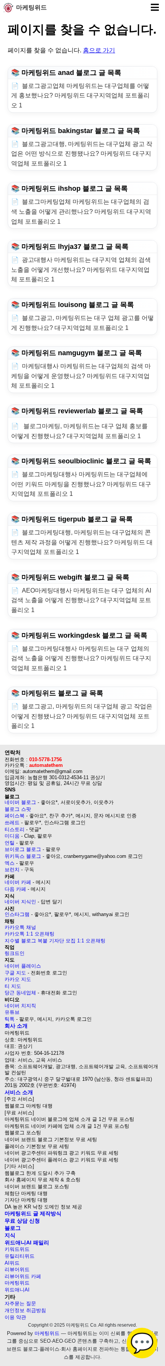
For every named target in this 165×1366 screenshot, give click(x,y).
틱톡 (10, 1019)
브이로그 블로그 (23, 849)
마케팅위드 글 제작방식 (33, 1213)
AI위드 (12, 1263)
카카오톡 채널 (20, 927)
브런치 (12, 869)
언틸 (10, 843)
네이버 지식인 (20, 902)
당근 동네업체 (20, 993)
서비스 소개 (19, 1092)
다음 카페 (15, 889)
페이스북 (15, 816)
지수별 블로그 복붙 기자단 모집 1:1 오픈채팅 (55, 941)
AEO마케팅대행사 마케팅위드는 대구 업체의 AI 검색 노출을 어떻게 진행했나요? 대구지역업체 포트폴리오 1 (81, 600)
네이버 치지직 (20, 1006)
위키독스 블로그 (23, 856)
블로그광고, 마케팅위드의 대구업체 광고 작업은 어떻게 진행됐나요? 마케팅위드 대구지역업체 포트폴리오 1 (81, 716)
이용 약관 (15, 1317)
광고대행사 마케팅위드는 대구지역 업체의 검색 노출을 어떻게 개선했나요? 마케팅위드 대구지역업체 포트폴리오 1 (81, 270)
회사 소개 (16, 1026)
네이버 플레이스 (23, 966)
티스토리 (15, 829)
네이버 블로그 (20, 802)
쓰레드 (12, 822)
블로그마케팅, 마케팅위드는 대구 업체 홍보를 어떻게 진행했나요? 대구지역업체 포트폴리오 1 (79, 431)
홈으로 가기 (99, 50)
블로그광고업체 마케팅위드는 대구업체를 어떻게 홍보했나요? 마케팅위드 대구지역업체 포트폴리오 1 (80, 96)
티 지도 (13, 986)
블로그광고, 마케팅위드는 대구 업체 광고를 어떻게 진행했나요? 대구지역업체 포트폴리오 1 (82, 323)
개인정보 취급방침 (25, 1310)
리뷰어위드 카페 (23, 1276)
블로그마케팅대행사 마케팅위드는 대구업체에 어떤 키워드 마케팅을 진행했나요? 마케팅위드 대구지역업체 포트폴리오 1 (81, 484)
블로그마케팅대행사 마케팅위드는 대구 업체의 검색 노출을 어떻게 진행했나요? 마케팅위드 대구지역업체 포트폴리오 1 (81, 658)
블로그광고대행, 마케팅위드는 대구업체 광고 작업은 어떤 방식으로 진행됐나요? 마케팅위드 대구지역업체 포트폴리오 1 (81, 154)
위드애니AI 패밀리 (27, 1242)
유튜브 (12, 1012)
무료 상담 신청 (22, 1221)
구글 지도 (15, 973)
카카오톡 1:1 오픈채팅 (29, 934)
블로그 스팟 (18, 809)
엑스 (10, 863)
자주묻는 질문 (20, 1303)
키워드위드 (17, 1249)
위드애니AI (17, 1290)
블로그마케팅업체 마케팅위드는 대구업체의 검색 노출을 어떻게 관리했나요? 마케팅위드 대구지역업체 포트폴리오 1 (81, 211)
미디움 (12, 836)
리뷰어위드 (17, 1269)
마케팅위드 (31, 7)
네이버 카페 (18, 882)
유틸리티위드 (20, 1256)
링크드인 (15, 953)
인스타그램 (17, 914)
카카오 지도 (18, 979)
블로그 (13, 1228)
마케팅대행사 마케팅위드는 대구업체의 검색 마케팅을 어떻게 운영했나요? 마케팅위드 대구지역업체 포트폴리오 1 (81, 376)
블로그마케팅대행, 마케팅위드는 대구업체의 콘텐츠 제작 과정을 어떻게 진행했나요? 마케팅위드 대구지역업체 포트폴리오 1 (82, 542)
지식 (10, 1235)
